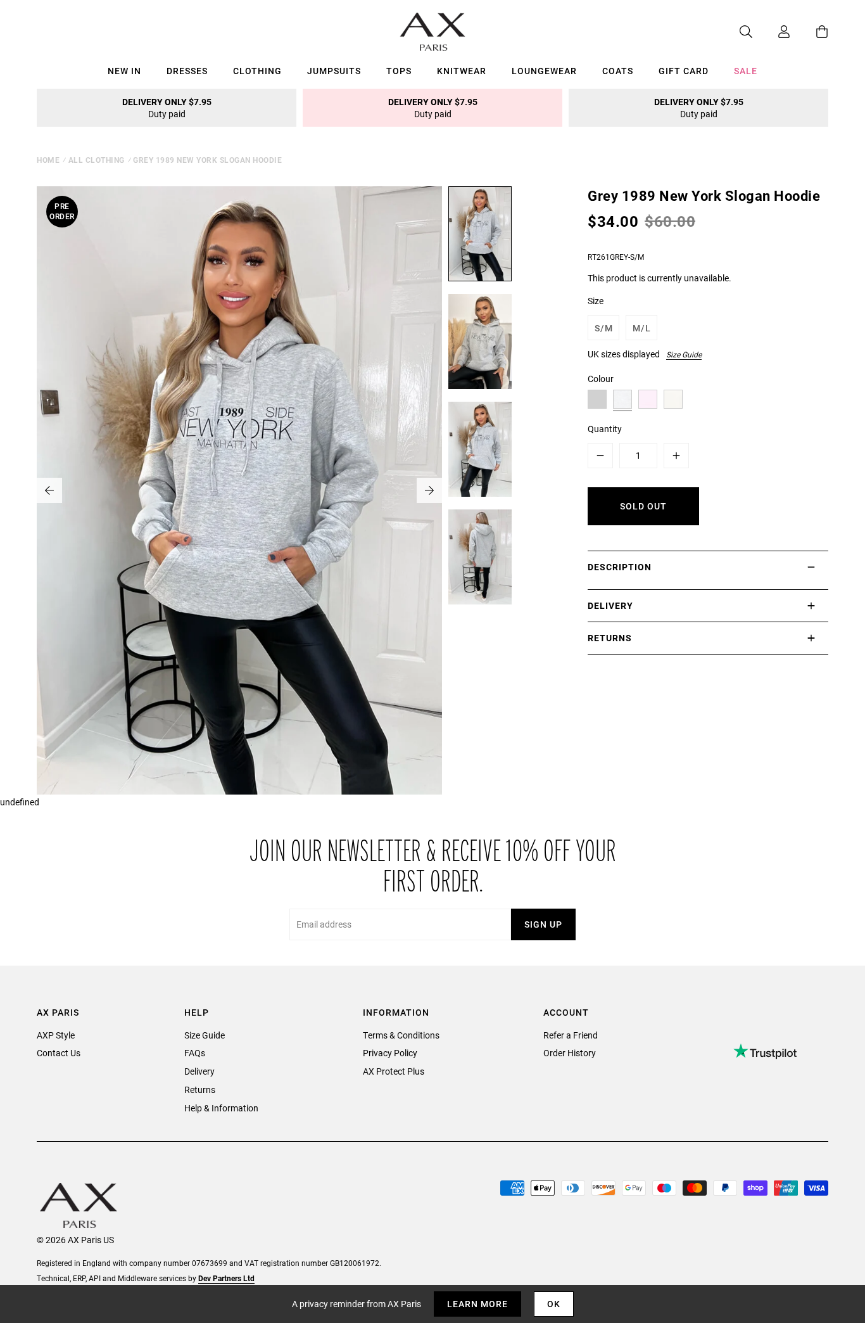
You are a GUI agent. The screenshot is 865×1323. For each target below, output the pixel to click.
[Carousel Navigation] (239, 490)
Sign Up (543, 924)
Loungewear (544, 71)
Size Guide (684, 354)
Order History (569, 1053)
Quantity (605, 429)
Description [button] (620, 567)
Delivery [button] (610, 605)
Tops (399, 71)
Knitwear (461, 71)
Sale (745, 71)
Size (595, 301)
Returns (199, 1089)
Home (48, 160)
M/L (642, 328)
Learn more (477, 1304)
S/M (604, 328)
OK (553, 1304)
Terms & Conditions (401, 1035)
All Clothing (96, 160)
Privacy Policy (390, 1053)
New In (124, 71)
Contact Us (58, 1053)
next (429, 490)
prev (49, 490)
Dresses (187, 71)
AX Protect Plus (393, 1071)
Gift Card (684, 71)
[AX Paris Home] (432, 32)
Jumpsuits (334, 71)
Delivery (199, 1071)
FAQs (194, 1053)
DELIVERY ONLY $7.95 (167, 108)
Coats (617, 71)
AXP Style (56, 1035)
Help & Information (221, 1108)
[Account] (771, 32)
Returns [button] (610, 638)
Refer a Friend (570, 1035)
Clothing (257, 71)
